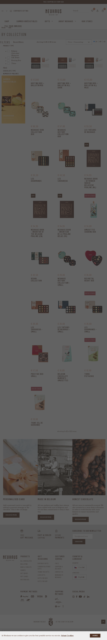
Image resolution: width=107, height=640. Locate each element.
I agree (95, 636)
